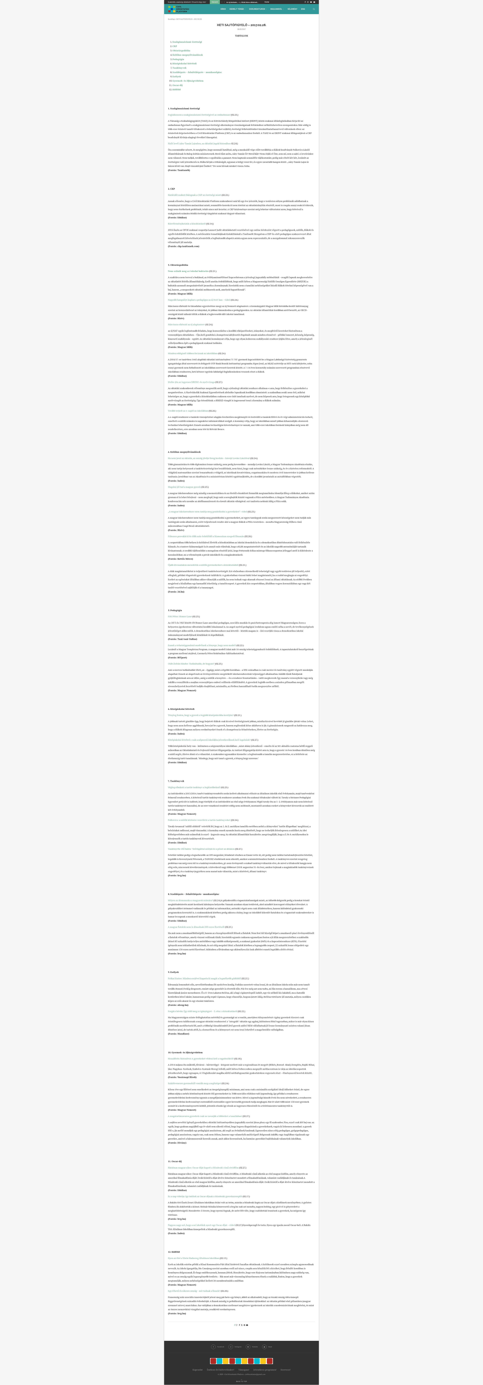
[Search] (314, 9)
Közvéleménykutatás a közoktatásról (187, 223)
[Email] (314, 2)
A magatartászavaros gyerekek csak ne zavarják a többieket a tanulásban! (205, 1116)
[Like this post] (236, 1325)
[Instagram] (308, 2)
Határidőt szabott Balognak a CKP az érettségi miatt (194, 194)
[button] (222, 2)
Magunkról (276, 9)
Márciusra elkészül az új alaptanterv (186, 324)
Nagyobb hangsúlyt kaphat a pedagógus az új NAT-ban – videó (199, 299)
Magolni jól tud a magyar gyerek (184, 486)
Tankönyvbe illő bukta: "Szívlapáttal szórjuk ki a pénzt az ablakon (201, 848)
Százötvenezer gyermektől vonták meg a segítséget (194, 1083)
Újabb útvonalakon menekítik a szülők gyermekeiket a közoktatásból (203, 564)
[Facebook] (305, 2)
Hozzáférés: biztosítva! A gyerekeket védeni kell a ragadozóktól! (201, 1058)
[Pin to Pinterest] (244, 1325)
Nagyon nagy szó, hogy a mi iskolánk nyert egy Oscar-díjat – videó (201, 1224)
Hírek (223, 9)
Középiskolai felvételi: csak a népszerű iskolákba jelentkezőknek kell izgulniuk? (209, 739)
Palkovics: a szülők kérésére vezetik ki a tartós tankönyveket (199, 819)
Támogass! (243, 1369)
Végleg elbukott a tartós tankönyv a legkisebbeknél (194, 787)
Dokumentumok (257, 9)
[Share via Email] (247, 1325)
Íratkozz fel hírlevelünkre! (220, 1369)
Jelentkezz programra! (264, 1369)
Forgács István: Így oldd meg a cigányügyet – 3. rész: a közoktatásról (202, 1011)
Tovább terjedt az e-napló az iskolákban (188, 410)
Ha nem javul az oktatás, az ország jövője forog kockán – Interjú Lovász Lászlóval (209, 458)
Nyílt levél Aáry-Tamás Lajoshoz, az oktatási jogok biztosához (199, 143)
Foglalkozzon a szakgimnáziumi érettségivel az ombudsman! (199, 114)
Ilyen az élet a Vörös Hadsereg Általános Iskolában (193, 1258)
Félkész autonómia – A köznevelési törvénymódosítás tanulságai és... (254, 2)
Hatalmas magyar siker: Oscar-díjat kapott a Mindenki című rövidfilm (203, 1167)
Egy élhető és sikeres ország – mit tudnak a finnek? (194, 1290)
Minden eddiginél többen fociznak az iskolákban (193, 353)
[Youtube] (311, 2)
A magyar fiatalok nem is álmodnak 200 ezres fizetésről (196, 926)
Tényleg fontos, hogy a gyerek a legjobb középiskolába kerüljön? (201, 715)
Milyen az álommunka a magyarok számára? (190, 900)
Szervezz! (285, 1369)
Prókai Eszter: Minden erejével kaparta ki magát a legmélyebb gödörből (204, 978)
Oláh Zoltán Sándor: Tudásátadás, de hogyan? (191, 663)
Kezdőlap (171, 19)
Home (267, 2)
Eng (303, 9)
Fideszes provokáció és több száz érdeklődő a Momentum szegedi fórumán (206, 536)
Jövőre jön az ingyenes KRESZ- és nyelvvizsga (191, 381)
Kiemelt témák (237, 9)
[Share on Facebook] (239, 1325)
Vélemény (292, 9)
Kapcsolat (198, 1369)
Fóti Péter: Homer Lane (180, 616)
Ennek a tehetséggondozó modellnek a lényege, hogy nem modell (202, 645)
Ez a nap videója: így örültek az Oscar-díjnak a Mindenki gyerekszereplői (205, 1196)
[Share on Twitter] (242, 1325)
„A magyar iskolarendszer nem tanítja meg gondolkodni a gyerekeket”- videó (207, 511)
